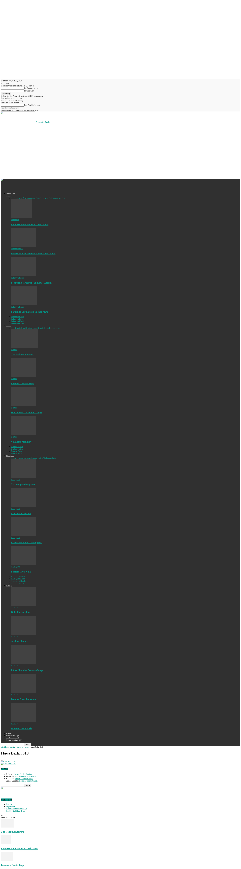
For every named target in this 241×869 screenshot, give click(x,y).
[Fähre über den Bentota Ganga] (23, 663)
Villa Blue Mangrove (21, 441)
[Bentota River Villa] (23, 564)
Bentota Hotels (43, 328)
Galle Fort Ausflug (20, 612)
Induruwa (9, 196)
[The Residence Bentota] (24, 347)
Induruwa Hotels (47, 198)
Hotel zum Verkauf (12, 738)
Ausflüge (9, 586)
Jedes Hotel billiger (12, 736)
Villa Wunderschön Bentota (26, 776)
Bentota (8, 326)
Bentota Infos (54, 328)
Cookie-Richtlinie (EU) (14, 740)
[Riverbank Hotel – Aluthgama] (23, 535)
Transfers (9, 733)
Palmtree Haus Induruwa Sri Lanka (29, 224)
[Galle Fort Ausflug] (23, 605)
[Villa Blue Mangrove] (23, 434)
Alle (12, 198)
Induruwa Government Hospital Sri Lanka (33, 253)
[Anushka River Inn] (23, 506)
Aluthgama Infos (49, 458)
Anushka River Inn (21, 513)
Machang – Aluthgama (23, 484)
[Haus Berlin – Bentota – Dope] (23, 405)
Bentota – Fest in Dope (22, 383)
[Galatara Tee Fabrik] (23, 721)
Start (3, 747)
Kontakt (9, 804)
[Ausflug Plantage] (23, 634)
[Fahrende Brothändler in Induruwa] (24, 305)
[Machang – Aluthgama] (23, 477)
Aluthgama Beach (18, 576)
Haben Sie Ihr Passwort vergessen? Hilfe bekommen (22, 96)
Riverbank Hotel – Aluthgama (26, 542)
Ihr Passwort (29, 91)
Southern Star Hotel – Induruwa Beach (31, 282)
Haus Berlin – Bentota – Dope (26, 412)
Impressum (10, 806)
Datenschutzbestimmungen (11, 98)
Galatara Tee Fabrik (21, 728)
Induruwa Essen (34, 198)
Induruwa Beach (21, 198)
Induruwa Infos (60, 198)
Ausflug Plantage (20, 641)
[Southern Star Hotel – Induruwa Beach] (23, 276)
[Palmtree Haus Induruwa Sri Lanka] (21, 217)
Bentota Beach (20, 328)
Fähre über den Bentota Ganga (27, 670)
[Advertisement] (46, 132)
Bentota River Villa (21, 571)
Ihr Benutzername (31, 88)
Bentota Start (10, 194)
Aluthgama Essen (21, 458)
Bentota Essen (31, 328)
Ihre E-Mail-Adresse (32, 105)
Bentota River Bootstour (23, 699)
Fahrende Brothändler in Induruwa (29, 311)
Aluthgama (10, 456)
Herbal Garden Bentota (23, 774)
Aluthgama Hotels (35, 458)
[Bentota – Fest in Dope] (23, 376)
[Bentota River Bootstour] (23, 692)
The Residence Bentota (22, 354)
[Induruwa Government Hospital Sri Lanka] (23, 246)
